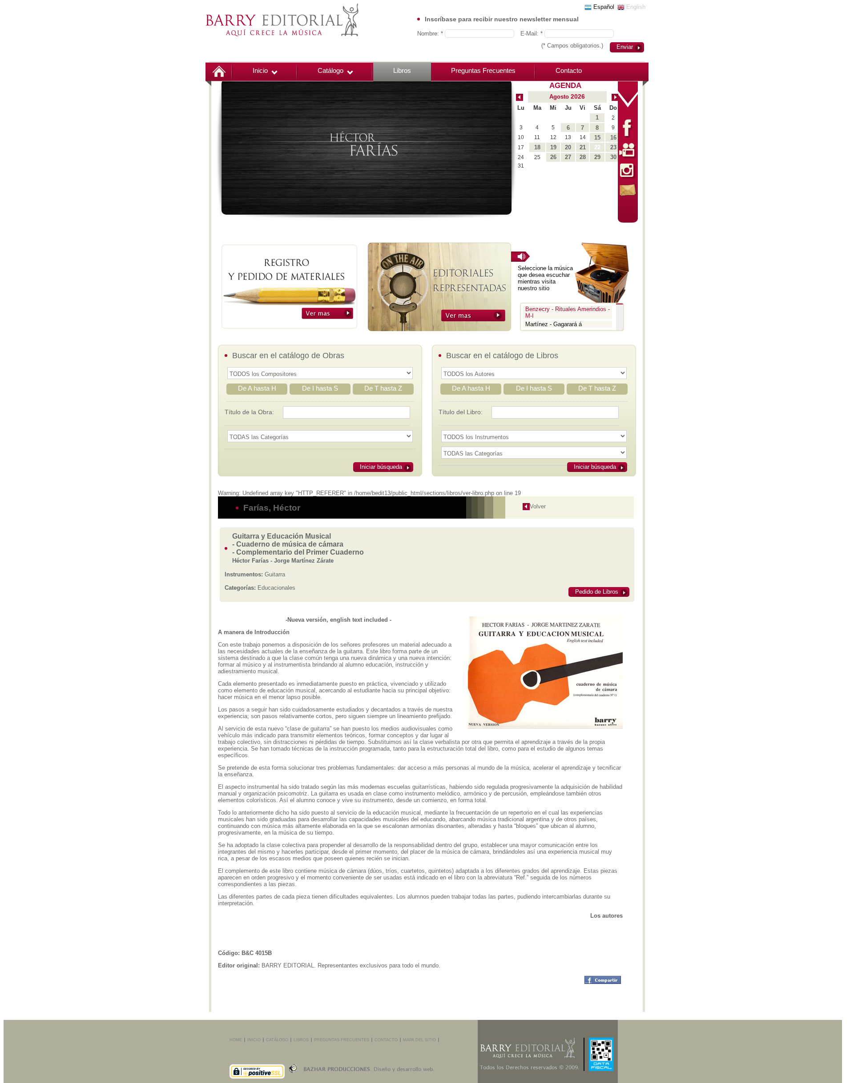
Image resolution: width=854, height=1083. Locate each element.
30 (613, 157)
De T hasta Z (383, 388)
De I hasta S (320, 388)
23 (613, 147)
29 (597, 157)
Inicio (260, 70)
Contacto (569, 70)
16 (613, 137)
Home (236, 1040)
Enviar (624, 47)
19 (553, 147)
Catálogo (330, 70)
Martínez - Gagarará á (553, 324)
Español (603, 7)
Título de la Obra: (249, 412)
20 (568, 147)
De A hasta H (257, 388)
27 (568, 157)
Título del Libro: (461, 412)
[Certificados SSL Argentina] (257, 1060)
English (634, 7)
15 (597, 137)
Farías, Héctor (271, 507)
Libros (402, 70)
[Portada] (219, 70)
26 (553, 157)
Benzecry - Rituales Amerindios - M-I (567, 312)
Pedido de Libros (596, 591)
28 (583, 157)
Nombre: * (431, 33)
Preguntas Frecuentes (483, 70)
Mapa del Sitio (419, 1040)
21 (583, 147)
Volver (538, 506)
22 (597, 147)
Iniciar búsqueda (381, 467)
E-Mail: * (532, 33)
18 (537, 147)
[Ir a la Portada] (282, 19)
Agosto (559, 96)
